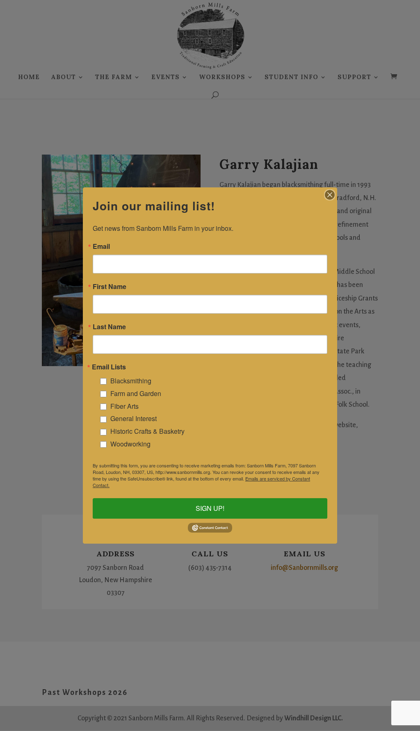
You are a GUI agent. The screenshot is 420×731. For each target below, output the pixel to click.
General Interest (133, 418)
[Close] (330, 195)
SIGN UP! (210, 508)
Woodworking (130, 444)
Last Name (109, 326)
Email (101, 246)
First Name (109, 286)
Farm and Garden (135, 393)
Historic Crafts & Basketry (147, 431)
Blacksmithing (130, 380)
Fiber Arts (124, 406)
